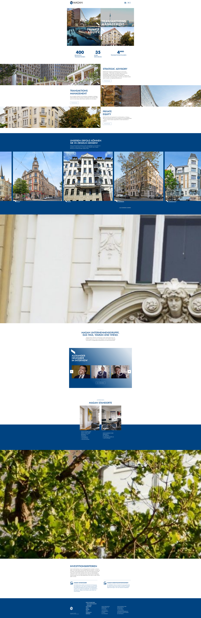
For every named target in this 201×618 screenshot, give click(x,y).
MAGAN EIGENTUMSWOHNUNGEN (117, 583)
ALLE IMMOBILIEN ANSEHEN (125, 207)
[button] (129, 2)
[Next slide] (198, 177)
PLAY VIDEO (81, 376)
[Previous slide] (2, 177)
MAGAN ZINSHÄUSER (80, 583)
